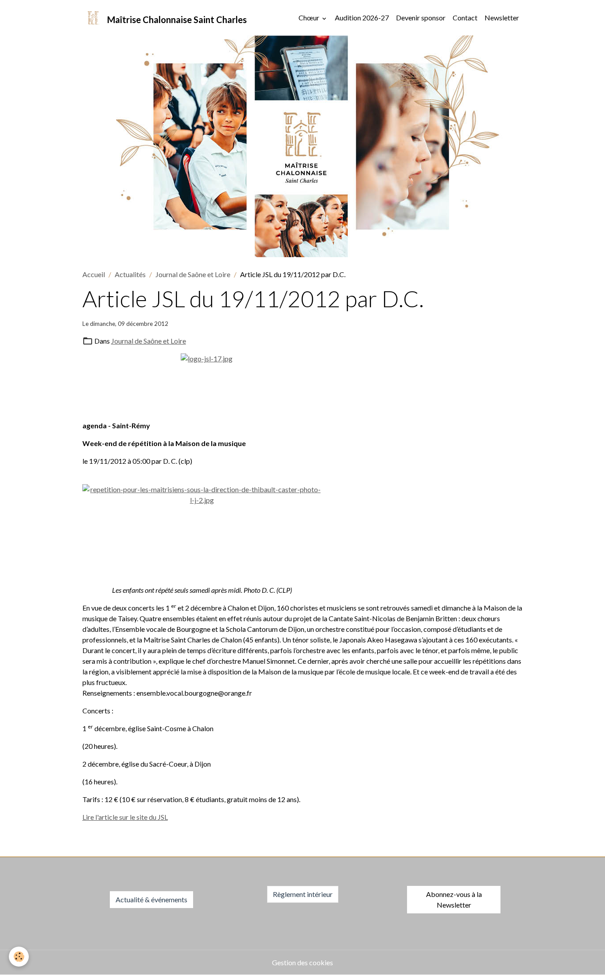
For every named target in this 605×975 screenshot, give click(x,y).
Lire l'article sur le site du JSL (125, 817)
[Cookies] (19, 957)
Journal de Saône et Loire (192, 274)
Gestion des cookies (302, 962)
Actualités (130, 274)
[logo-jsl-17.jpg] (302, 383)
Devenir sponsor (421, 17)
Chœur (310, 17)
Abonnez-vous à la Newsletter (454, 899)
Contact (465, 17)
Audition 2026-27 (362, 17)
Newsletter (502, 17)
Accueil (93, 274)
